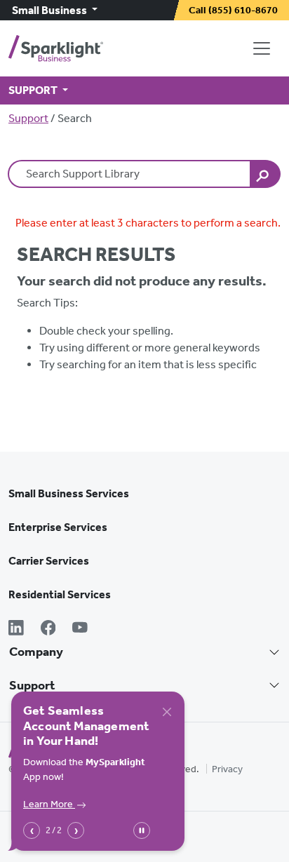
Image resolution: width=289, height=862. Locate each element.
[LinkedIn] (16, 629)
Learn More (49, 804)
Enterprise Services (57, 527)
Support (28, 118)
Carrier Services (48, 560)
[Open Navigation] (264, 48)
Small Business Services (68, 493)
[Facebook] (48, 629)
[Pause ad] (141, 830)
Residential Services (59, 594)
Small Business (50, 10)
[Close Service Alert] (167, 712)
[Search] (265, 174)
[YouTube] (80, 629)
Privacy (227, 769)
